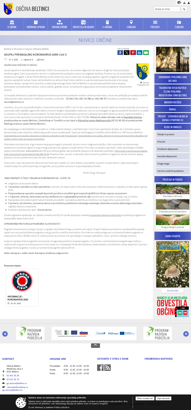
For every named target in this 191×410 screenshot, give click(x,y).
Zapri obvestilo (163, 398)
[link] (120, 52)
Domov (7, 48)
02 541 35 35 (13, 375)
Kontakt (8, 359)
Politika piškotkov (61, 407)
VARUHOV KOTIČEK (172, 102)
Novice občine (41, 48)
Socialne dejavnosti (167, 156)
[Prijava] (189, 3)
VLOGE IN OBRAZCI (172, 127)
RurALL (172, 109)
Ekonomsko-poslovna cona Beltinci (173, 79)
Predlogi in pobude (173, 179)
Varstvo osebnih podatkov (170, 171)
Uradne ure (58, 359)
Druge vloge (163, 163)
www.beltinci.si (33, 150)
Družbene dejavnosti (167, 149)
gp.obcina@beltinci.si (17, 383)
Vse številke (172, 290)
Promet (161, 141)
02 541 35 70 (13, 379)
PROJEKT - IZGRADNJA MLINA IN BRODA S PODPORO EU (173, 118)
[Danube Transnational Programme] (115, 333)
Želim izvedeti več (145, 398)
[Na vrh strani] (95, 345)
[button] (5, 334)
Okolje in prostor (165, 134)
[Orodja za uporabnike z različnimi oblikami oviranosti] (179, 2)
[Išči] (184, 9)
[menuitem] (12, 24)
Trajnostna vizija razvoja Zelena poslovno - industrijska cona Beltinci (173, 91)
